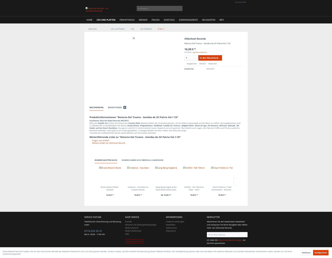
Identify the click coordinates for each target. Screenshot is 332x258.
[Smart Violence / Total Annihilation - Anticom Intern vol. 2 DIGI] (222, 175)
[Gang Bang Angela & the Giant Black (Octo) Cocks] (166, 175)
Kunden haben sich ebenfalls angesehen (142, 160)
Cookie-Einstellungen (175, 221)
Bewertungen (116, 107)
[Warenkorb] (244, 8)
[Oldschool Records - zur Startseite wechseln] (97, 11)
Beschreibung (96, 107)
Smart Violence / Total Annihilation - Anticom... (222, 188)
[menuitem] (159, 8)
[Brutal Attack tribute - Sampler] (110, 175)
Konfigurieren (321, 252)
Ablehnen (306, 252)
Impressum (171, 231)
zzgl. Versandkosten (199, 52)
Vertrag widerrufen (134, 241)
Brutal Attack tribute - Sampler (110, 188)
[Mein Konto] (236, 8)
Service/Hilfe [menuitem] (241, 2)
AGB (127, 234)
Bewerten (212, 63)
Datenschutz (171, 228)
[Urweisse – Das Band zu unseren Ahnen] (138, 175)
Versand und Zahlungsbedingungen (141, 224)
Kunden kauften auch (106, 160)
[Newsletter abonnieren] (243, 234)
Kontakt (128, 221)
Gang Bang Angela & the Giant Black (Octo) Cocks (166, 188)
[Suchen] (180, 8)
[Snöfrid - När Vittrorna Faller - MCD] (194, 175)
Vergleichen (191, 63)
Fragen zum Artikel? (100, 140)
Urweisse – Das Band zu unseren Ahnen (138, 188)
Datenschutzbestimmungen (230, 240)
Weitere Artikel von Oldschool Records (108, 143)
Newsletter (170, 224)
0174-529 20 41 (93, 231)
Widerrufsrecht (131, 228)
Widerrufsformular (133, 231)
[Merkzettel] (229, 8)
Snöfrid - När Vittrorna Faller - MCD (194, 188)
